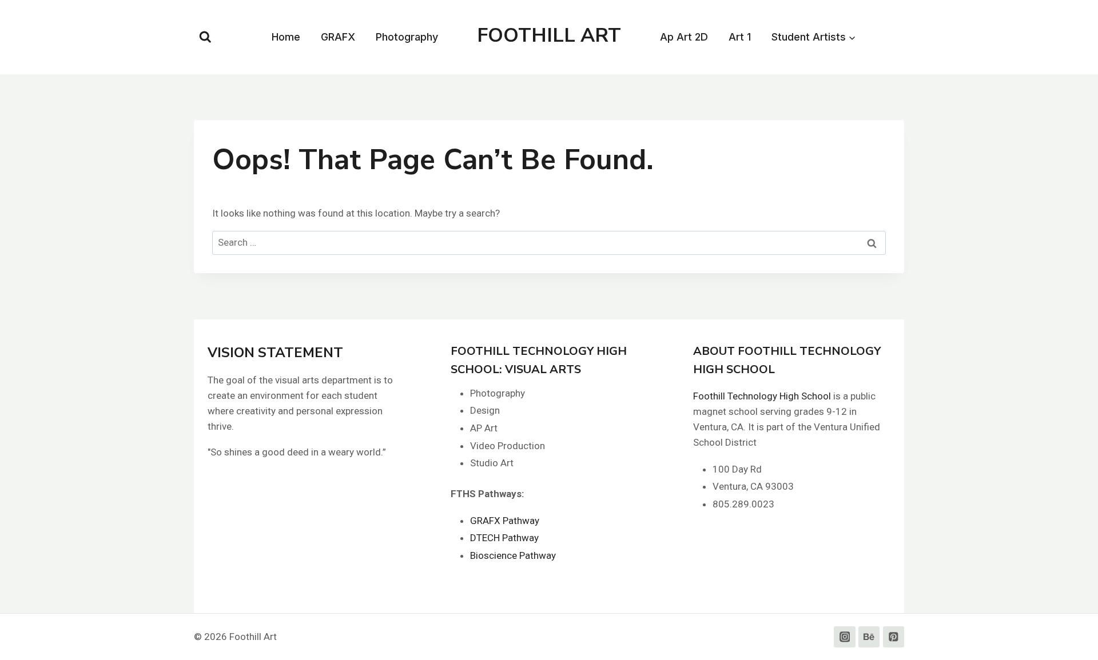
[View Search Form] (205, 37)
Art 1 (740, 37)
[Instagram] (844, 636)
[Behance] (869, 636)
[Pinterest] (893, 636)
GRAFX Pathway (504, 520)
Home (286, 37)
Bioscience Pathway (513, 555)
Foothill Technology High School (762, 396)
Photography (407, 37)
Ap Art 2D (684, 37)
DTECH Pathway (504, 537)
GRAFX (338, 37)
